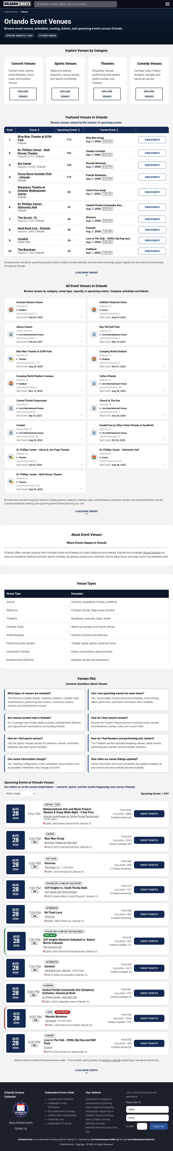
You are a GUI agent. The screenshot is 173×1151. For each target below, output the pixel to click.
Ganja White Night (67, 812)
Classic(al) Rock (65, 993)
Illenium (48, 812)
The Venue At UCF (52, 947)
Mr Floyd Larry (53, 912)
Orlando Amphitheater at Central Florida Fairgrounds (70, 816)
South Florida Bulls (75, 887)
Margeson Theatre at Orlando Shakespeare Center (32, 191)
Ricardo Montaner (56, 1016)
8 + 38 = (130, 1126)
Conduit (23, 239)
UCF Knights (52, 887)
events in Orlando (112, 1060)
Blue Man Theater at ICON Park (61, 842)
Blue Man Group (54, 838)
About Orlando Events (21, 1122)
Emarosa (50, 863)
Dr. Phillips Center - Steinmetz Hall (30, 205)
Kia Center (24, 163)
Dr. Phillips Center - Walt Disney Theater (34, 151)
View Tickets (149, 813)
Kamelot (50, 966)
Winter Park (77, 1051)
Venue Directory (152, 552)
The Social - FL (27, 217)
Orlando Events (11, 12)
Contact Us (21, 1128)
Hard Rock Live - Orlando (34, 228)
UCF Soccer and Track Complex (61, 892)
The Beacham (27, 249)
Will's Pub (49, 916)
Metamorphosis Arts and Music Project (67, 809)
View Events (152, 139)
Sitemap (80, 1144)
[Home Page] (17, 4)
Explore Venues (23, 94)
